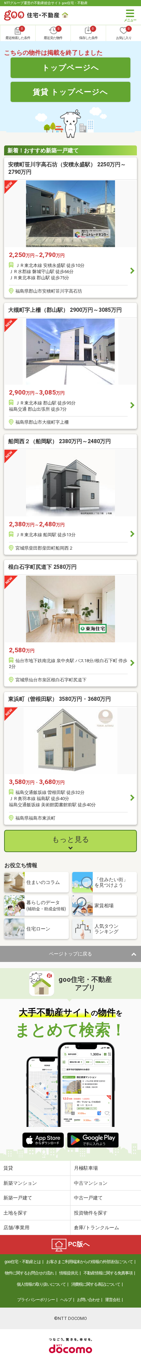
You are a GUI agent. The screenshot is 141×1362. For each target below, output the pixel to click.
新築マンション (20, 1183)
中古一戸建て (88, 1197)
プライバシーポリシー (36, 1299)
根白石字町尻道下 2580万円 (42, 567)
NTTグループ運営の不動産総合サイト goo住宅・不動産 (46, 3)
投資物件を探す (90, 1213)
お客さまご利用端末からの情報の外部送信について (89, 1261)
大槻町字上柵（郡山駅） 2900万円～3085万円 (65, 310)
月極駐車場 (86, 1168)
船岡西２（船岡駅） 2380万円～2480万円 (59, 441)
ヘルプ (66, 1299)
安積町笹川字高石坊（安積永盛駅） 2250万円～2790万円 (67, 168)
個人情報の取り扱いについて (41, 1284)
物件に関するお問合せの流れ (29, 1273)
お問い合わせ (88, 1299)
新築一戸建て (17, 1197)
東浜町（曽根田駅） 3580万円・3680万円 (59, 699)
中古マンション (90, 1183)
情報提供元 (68, 1273)
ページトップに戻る (70, 953)
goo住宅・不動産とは (22, 1261)
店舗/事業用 (16, 1227)
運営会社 (112, 1299)
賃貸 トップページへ (70, 91)
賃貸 (8, 1168)
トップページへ (70, 67)
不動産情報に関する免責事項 (108, 1273)
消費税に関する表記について (95, 1284)
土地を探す (15, 1213)
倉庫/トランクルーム (96, 1227)
